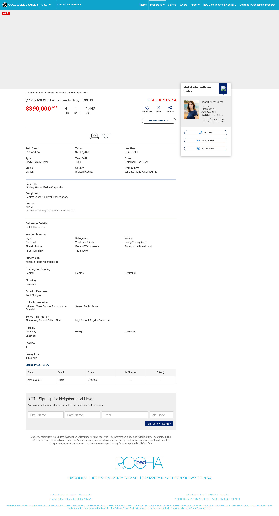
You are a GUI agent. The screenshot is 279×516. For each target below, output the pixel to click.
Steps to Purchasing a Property (257, 4)
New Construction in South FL (219, 4)
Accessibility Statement (192, 499)
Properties (157, 6)
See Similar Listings (159, 121)
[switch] (147, 110)
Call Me (207, 133)
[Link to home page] (28, 5)
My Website (207, 148)
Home (143, 4)
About (195, 6)
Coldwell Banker (63, 495)
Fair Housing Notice (226, 499)
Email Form (207, 141)
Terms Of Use (196, 495)
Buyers (183, 4)
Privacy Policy (218, 495)
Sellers (172, 4)
